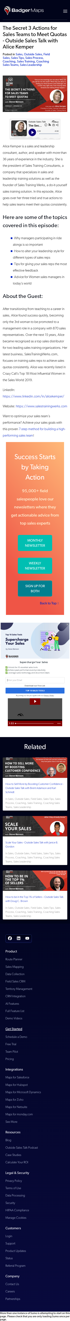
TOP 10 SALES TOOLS (35, 690)
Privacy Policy (49, 695)
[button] (33, 662)
